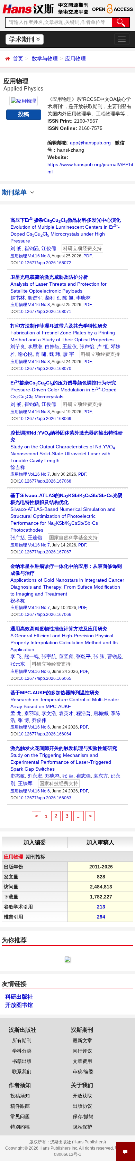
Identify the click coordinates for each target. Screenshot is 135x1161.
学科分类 (22, 1051)
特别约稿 (20, 1127)
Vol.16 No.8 (39, 256)
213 (101, 907)
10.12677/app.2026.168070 (45, 368)
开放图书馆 (19, 1005)
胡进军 (35, 298)
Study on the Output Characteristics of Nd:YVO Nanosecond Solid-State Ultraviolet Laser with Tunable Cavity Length (66, 446)
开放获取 (82, 1095)
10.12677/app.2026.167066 (45, 614)
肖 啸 (40, 354)
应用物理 (75, 58)
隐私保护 (82, 1127)
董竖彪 (66, 656)
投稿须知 (20, 1095)
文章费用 (82, 1061)
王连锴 (35, 537)
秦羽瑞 (31, 713)
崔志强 (83, 776)
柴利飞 (52, 298)
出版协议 (82, 1106)
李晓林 (83, 298)
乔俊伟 (39, 720)
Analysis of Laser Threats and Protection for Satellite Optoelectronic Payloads (58, 284)
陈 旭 (67, 298)
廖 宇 (68, 354)
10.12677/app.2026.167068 (45, 481)
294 (101, 917)
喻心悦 (25, 354)
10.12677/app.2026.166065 (45, 678)
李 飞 (15, 656)
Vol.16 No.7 (39, 474)
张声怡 (87, 346)
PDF (87, 256)
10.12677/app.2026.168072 (45, 262)
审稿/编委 (83, 1071)
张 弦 (99, 656)
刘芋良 (17, 346)
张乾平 (83, 656)
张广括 (17, 537)
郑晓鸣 (52, 776)
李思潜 (35, 346)
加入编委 (35, 842)
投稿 (23, 114)
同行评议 (82, 1051)
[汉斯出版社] (28, 8)
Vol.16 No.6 (39, 671)
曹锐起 (114, 656)
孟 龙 (15, 713)
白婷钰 (52, 346)
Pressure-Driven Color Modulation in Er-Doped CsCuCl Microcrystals (63, 390)
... (78, 816)
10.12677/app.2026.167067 (45, 552)
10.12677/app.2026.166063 (45, 798)
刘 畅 (15, 248)
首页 (18, 58)
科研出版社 (19, 997)
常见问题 (20, 1116)
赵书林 (17, 298)
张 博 (23, 720)
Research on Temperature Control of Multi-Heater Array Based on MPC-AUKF (64, 699)
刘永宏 (35, 776)
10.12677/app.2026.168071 (45, 311)
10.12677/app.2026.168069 (45, 418)
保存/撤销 (83, 1116)
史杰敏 (17, 776)
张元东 (17, 664)
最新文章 (82, 1040)
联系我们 (22, 1071)
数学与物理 (45, 58)
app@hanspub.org (90, 142)
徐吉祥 (17, 467)
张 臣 (67, 776)
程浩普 (83, 713)
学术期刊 (22, 39)
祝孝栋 (17, 600)
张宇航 (49, 656)
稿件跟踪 (20, 1106)
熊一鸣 (31, 656)
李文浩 (49, 713)
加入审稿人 (100, 842)
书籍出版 (22, 1061)
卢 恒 (102, 346)
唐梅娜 (100, 713)
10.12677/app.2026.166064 (45, 734)
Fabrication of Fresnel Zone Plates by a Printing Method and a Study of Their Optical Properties (62, 332)
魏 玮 (54, 354)
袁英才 (66, 713)
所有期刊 (22, 1040)
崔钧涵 (31, 248)
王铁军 (25, 783)
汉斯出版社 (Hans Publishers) (78, 1142)
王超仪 (69, 346)
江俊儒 (49, 248)
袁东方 (100, 776)
